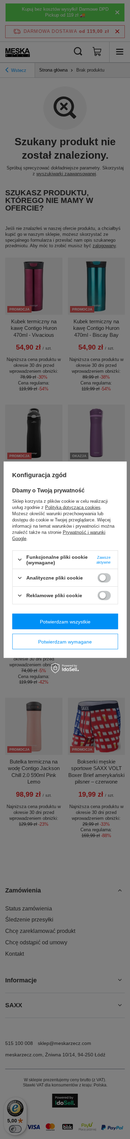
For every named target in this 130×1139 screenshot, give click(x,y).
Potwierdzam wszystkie (65, 621)
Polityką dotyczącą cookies (73, 507)
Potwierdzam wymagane (65, 641)
